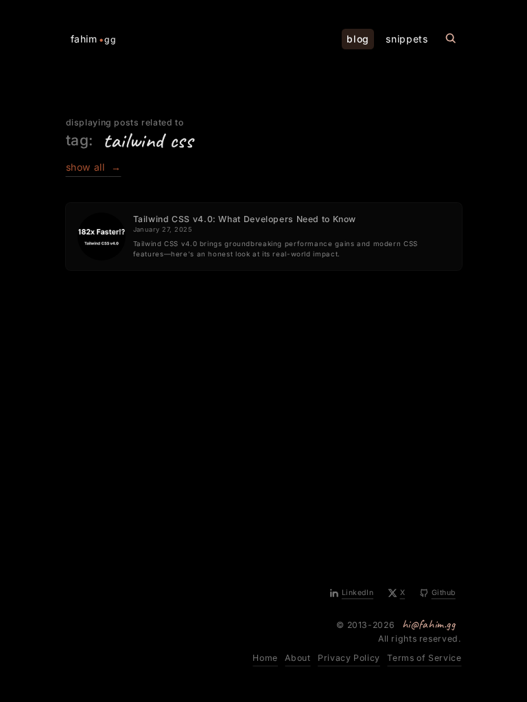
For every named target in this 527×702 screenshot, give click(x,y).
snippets (407, 39)
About (297, 658)
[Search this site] (451, 38)
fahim (94, 39)
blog (358, 39)
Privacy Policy (349, 658)
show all (93, 167)
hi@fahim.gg (429, 623)
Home (265, 658)
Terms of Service (424, 658)
